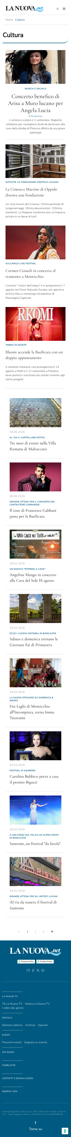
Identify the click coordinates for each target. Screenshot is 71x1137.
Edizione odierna (12, 1025)
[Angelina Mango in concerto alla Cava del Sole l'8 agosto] (35, 544)
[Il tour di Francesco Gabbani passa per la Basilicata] (35, 477)
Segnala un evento (35, 1042)
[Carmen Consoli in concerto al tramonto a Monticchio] (35, 242)
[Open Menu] (64, 8)
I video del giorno (12, 1008)
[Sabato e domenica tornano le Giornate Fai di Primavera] (35, 608)
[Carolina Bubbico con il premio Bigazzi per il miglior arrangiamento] (35, 745)
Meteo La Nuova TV (37, 1004)
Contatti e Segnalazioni (17, 1078)
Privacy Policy (27, 961)
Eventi (6, 1035)
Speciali (43, 1025)
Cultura (19, 20)
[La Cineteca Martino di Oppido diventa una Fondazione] (35, 161)
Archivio (30, 1025)
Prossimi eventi (11, 1042)
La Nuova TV (10, 996)
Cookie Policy (46, 961)
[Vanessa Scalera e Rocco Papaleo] (35, 672)
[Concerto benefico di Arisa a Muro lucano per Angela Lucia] (35, 67)
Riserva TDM (9, 1091)
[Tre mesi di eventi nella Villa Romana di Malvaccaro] (35, 412)
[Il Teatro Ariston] (35, 871)
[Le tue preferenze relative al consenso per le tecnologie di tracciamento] (65, 1131)
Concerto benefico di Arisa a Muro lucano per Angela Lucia (35, 103)
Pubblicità (9, 1065)
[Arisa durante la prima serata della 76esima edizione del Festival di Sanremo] (35, 810)
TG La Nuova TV (12, 1004)
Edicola (7, 1017)
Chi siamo (8, 1052)
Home (9, 20)
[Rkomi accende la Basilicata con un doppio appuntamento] (35, 324)
